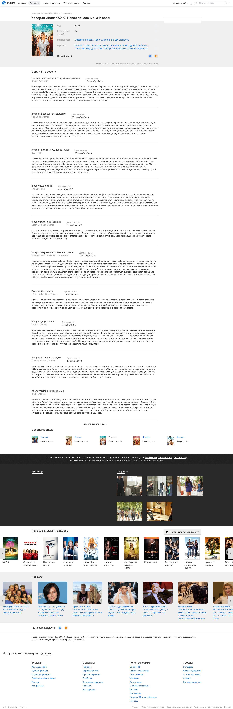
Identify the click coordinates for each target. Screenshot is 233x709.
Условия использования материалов (208, 707)
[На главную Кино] (10, 3)
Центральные (136, 674)
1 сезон (44, 437)
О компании (12, 707)
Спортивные (136, 682)
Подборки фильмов (41, 674)
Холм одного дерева (171, 563)
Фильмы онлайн (39, 667)
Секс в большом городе (90, 563)
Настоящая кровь (49, 563)
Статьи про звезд (191, 674)
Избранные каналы (139, 670)
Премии (35, 682)
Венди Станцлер (120, 40)
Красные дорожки (192, 670)
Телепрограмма (140, 662)
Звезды (188, 662)
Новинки (87, 667)
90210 (6, 562)
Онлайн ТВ (135, 667)
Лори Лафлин (119, 48)
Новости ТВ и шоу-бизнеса (143, 697)
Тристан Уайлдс (100, 45)
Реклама (23, 707)
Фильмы (37, 662)
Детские (134, 689)
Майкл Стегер (140, 45)
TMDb (116, 63)
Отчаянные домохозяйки (30, 563)
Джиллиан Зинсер (138, 48)
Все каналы (135, 693)
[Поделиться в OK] (156, 56)
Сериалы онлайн (91, 670)
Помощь (134, 701)
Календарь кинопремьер (44, 678)
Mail (4, 707)
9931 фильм (151, 457)
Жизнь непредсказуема (191, 565)
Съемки (187, 678)
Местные (134, 678)
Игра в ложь (150, 562)
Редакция (135, 707)
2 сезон (78, 437)
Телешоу (87, 685)
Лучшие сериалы (91, 674)
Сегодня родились (192, 682)
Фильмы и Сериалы (139, 685)
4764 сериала (165, 457)
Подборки (87, 678)
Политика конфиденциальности (179, 707)
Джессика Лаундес (85, 48)
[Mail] (4, 3)
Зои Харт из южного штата (130, 565)
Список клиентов (109, 563)
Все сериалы (89, 689)
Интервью (188, 667)
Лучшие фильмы (40, 670)
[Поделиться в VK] (150, 56)
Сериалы (89, 662)
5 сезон (180, 437)
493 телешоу (180, 457)
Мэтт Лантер (104, 48)
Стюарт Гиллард (83, 40)
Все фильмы (38, 685)
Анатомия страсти (68, 563)
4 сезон (146, 437)
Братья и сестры (209, 563)
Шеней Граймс (83, 45)
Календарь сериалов (93, 682)
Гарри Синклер (101, 40)
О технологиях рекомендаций (152, 707)
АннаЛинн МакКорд (121, 45)
